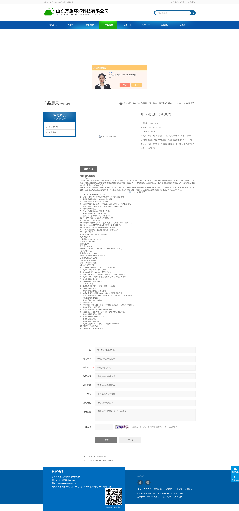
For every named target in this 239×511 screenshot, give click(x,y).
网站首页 (53, 25)
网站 (139, 489)
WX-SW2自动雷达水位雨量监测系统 (100, 460)
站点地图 (179, 494)
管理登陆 (189, 489)
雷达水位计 (153, 103)
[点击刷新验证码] (122, 427)
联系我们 (191, 2)
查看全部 (52, 132)
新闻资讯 (90, 25)
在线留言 (183, 2)
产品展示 (109, 25)
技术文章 (127, 25)
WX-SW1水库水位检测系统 (97, 456)
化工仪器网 (177, 497)
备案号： (157, 497)
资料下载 (146, 25)
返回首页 (174, 2)
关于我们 (71, 25)
